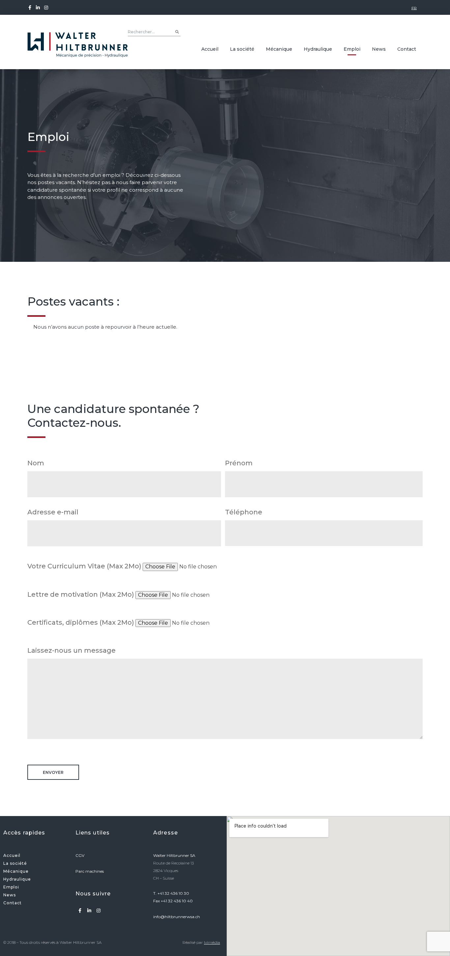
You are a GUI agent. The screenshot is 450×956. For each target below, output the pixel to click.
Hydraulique (318, 49)
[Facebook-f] (30, 7)
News (379, 49)
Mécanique (279, 49)
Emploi (352, 49)
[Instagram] (46, 7)
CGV (80, 855)
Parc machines (90, 871)
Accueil (209, 49)
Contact (406, 49)
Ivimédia (212, 942)
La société (242, 49)
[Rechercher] (177, 32)
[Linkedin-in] (38, 7)
